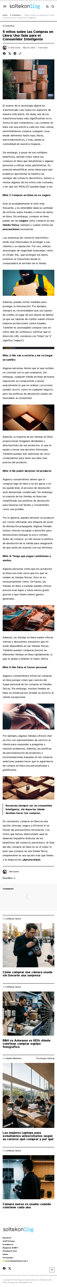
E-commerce (15, 15)
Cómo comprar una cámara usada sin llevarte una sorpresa (27, 973)
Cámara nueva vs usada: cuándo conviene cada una (27, 1205)
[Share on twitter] (9, 53)
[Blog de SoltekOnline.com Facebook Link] (5, 1268)
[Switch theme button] (47, 6)
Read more (8, 878)
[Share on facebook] (4, 53)
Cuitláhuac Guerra (13, 919)
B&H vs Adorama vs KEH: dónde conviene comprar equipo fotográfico (27, 1043)
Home (5, 15)
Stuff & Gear (9, 1241)
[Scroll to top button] (52, 1270)
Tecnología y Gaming (45, 1058)
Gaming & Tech (10, 1251)
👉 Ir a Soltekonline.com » (15, 1261)
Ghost (5, 1282)
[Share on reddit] (14, 53)
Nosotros (7, 1238)
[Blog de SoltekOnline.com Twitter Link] (9, 1268)
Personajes (8, 1258)
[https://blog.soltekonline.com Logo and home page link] (24, 6)
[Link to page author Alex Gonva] (5, 872)
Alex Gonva (16, 47)
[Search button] (52, 6)
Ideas (5, 1254)
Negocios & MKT (10, 1248)
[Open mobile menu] (5, 6)
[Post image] (28, 945)
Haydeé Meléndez (13, 1058)
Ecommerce (8, 1244)
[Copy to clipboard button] (20, 53)
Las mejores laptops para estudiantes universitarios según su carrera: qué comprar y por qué (28, 1136)
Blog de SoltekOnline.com (22, 1282)
